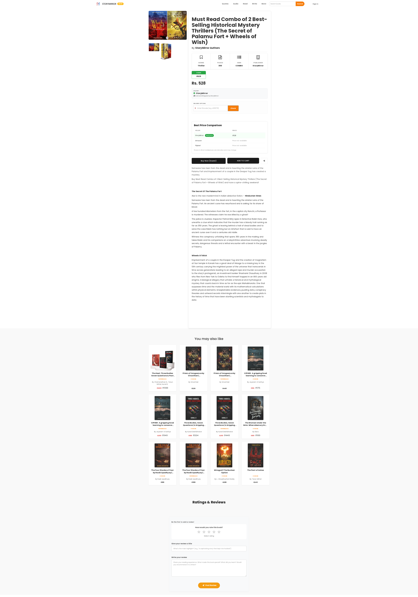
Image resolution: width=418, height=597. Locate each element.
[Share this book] (264, 161)
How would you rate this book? (209, 527)
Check (233, 108)
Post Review (210, 585)
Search (300, 4)
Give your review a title (181, 543)
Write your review (179, 557)
